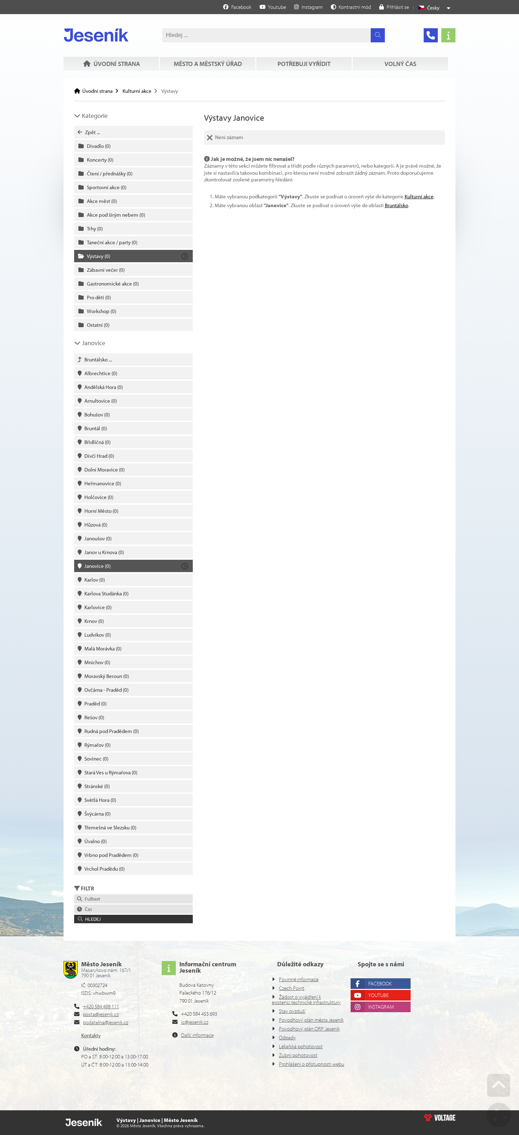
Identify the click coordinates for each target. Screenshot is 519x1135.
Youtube (378, 995)
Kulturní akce (137, 91)
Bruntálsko (396, 205)
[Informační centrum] (448, 35)
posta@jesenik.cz (101, 1014)
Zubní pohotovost (298, 1055)
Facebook (380, 983)
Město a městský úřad (208, 64)
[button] (351, 6)
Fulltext (91, 899)
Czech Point (291, 988)
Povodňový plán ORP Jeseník (309, 1028)
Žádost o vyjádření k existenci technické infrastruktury (306, 999)
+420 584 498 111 (101, 1006)
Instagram (381, 1006)
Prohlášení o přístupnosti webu (311, 1064)
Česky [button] (433, 8)
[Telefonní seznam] (431, 35)
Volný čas (400, 64)
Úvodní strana (96, 35)
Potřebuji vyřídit (304, 64)
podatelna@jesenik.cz (105, 1022)
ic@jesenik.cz (194, 1022)
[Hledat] (378, 35)
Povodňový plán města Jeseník (311, 1019)
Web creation (439, 1118)
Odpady (287, 1037)
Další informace (197, 1035)
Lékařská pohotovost (301, 1046)
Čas (87, 909)
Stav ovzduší (292, 1011)
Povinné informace (298, 979)
